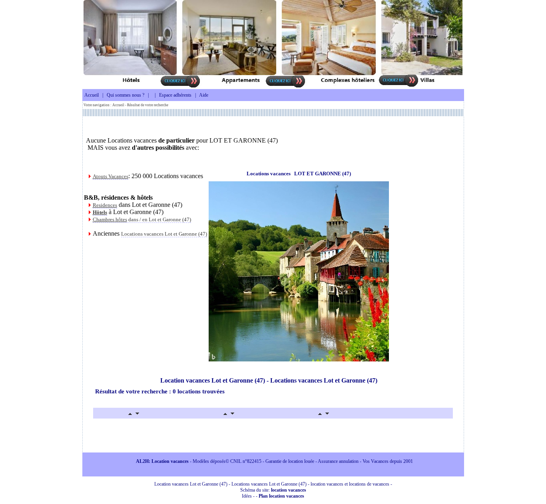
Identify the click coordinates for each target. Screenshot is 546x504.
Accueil (91, 95)
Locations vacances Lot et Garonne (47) (164, 234)
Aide (203, 95)
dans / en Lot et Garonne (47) (142, 219)
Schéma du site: (273, 490)
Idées (247, 496)
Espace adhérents (175, 95)
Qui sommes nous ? (125, 95)
